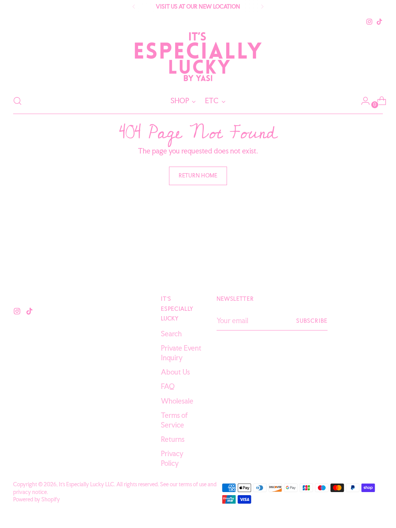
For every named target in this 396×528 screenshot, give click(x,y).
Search (171, 334)
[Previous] (133, 6)
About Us (175, 372)
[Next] (262, 6)
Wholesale (177, 401)
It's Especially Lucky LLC (86, 484)
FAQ (168, 386)
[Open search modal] (17, 101)
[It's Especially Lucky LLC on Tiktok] (379, 21)
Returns (172, 439)
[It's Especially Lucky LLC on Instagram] (369, 21)
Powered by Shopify (36, 499)
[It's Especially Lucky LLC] (198, 57)
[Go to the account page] (362, 101)
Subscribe (312, 320)
